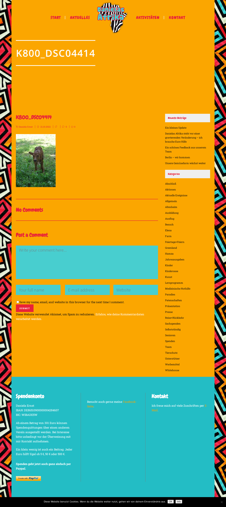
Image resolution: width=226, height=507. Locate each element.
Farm (168, 236)
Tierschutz (171, 352)
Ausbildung (172, 212)
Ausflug (169, 218)
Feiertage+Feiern (174, 242)
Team (168, 347)
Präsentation (172, 306)
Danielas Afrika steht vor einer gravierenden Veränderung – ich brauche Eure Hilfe (184, 137)
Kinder (169, 265)
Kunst (168, 277)
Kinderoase (171, 271)
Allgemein (171, 201)
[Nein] (221, 502)
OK (170, 501)
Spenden (170, 341)
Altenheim (171, 207)
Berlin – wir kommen (177, 157)
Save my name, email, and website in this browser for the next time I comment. (71, 302)
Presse (169, 312)
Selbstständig (173, 329)
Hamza (169, 253)
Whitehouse (172, 370)
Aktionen (170, 189)
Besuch (169, 224)
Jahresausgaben (174, 259)
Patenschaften (173, 300)
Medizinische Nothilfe (177, 288)
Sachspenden (172, 323)
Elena (168, 230)
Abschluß (170, 183)
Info (179, 501)
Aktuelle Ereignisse (176, 195)
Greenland (171, 247)
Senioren (170, 335)
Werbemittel (172, 364)
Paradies (170, 294)
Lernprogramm (174, 282)
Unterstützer (172, 358)
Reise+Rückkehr (174, 317)
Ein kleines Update (175, 127)
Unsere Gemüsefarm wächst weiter (185, 163)
